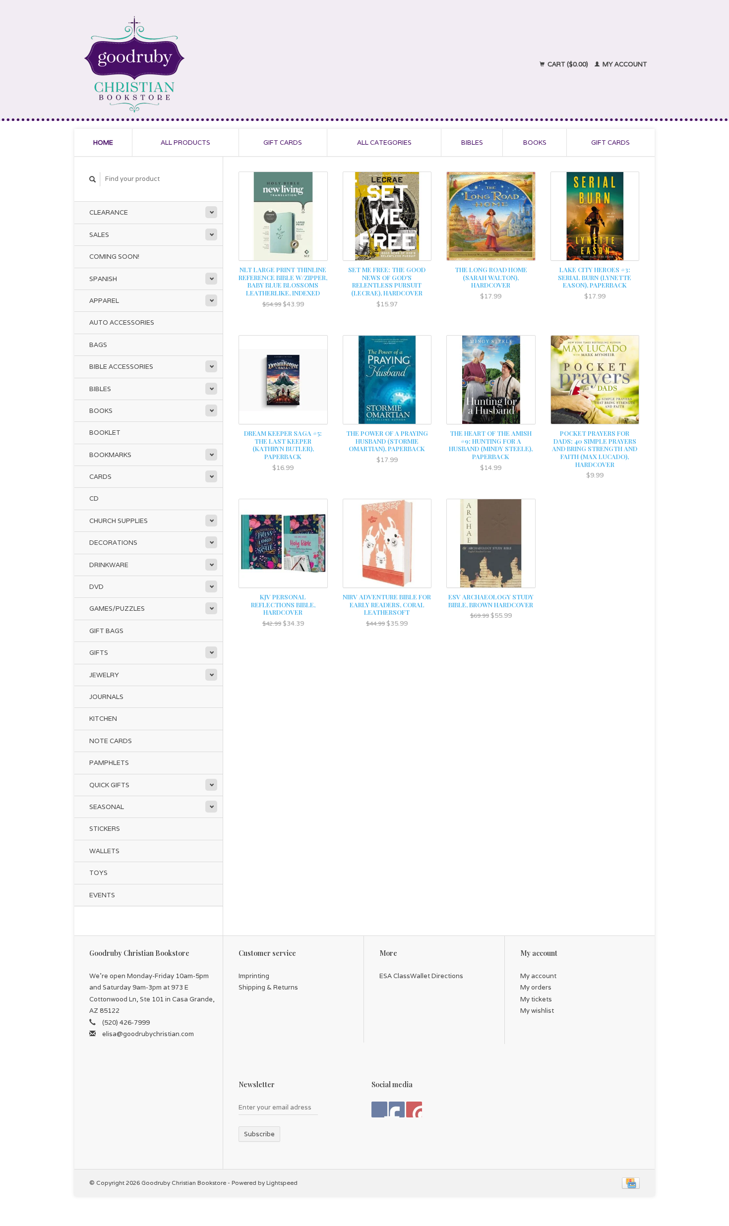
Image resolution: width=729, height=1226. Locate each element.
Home (103, 142)
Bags (98, 345)
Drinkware (108, 565)
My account (624, 64)
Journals (106, 697)
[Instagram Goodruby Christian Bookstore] (414, 1109)
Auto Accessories (121, 322)
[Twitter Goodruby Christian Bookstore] (397, 1109)
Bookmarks (110, 455)
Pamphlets (109, 763)
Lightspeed (282, 1182)
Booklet (105, 432)
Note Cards (110, 741)
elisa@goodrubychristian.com (148, 1034)
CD (94, 498)
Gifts (98, 652)
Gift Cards (610, 142)
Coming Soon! (114, 256)
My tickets (536, 999)
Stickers (104, 828)
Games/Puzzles (117, 608)
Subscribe (259, 1134)
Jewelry (104, 675)
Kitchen (103, 718)
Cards (100, 476)
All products (185, 142)
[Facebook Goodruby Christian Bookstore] (379, 1109)
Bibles (472, 142)
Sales (99, 235)
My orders (535, 987)
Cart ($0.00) (568, 64)
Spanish (103, 279)
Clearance (108, 212)
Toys (98, 873)
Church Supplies (118, 521)
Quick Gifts (109, 785)
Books (535, 142)
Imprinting (254, 976)
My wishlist (537, 1010)
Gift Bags (106, 631)
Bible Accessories (121, 366)
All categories (384, 142)
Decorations (113, 542)
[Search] (92, 179)
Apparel (104, 300)
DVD (96, 587)
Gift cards (282, 142)
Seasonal (106, 807)
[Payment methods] (631, 1182)
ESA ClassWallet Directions (421, 976)
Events (102, 895)
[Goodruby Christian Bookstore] (221, 64)
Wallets (104, 851)
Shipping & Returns (268, 987)
